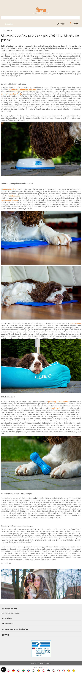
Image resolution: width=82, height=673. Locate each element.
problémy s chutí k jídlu (58, 401)
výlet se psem (14, 196)
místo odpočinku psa (9, 200)
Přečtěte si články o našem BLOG (10, 613)
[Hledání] (78, 17)
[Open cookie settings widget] (3, 669)
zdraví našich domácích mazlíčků (22, 89)
